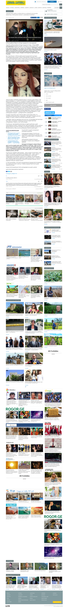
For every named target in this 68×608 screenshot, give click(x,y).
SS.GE (7, 192)
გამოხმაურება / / (39, 179)
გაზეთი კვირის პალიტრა (51, 14)
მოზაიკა (47, 171)
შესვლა (60, 1)
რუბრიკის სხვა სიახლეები (13, 300)
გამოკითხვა (48, 73)
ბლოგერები (10, 561)
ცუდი (47, 100)
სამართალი (10, 11)
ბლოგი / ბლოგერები (51, 11)
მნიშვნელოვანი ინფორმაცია (52, 227)
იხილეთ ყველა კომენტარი (11, 188)
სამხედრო (47, 248)
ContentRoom (39, 208)
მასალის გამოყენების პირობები (58, 606)
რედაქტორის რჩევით (50, 17)
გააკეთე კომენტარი (39, 188)
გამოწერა (52, 1)
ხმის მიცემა (53, 105)
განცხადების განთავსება (41, 1)
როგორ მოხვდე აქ (39, 192)
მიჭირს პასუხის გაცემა (50, 102)
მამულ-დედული (49, 268)
